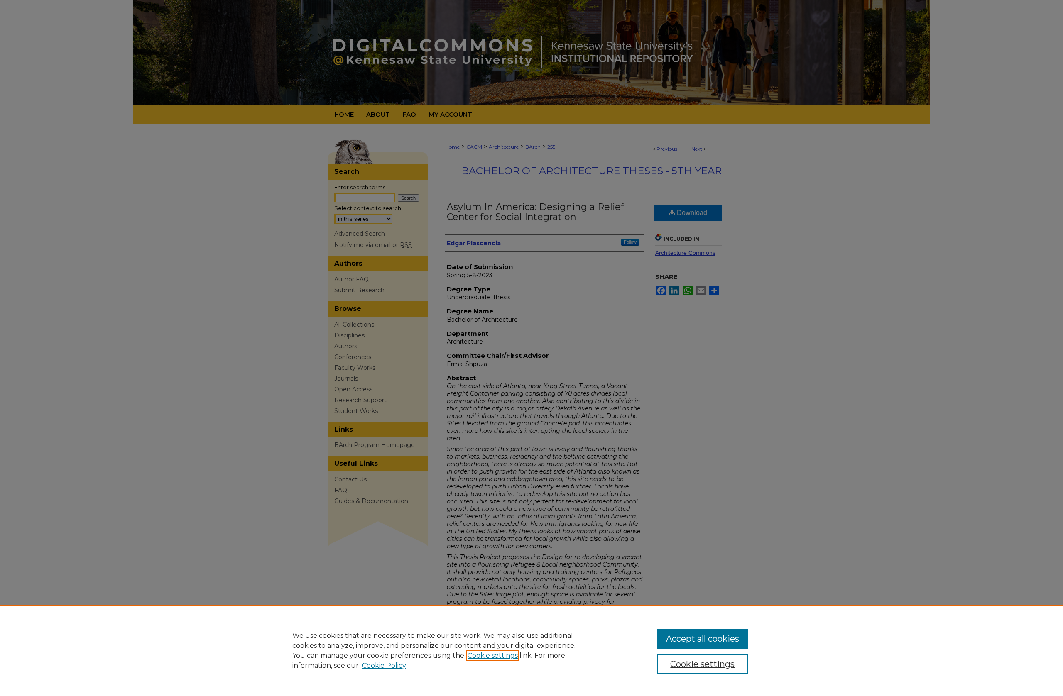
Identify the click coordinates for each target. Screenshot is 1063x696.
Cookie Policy (384, 665)
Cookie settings (493, 655)
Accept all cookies (702, 639)
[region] (531, 650)
